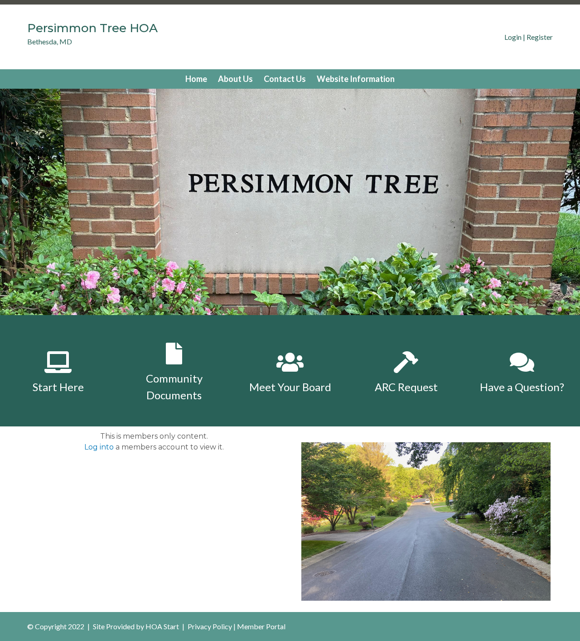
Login (513, 37)
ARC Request (406, 386)
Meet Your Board (290, 386)
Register (540, 37)
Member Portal (261, 626)
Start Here (58, 386)
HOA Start (162, 626)
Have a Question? (522, 386)
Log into (99, 447)
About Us (235, 79)
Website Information (356, 79)
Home (196, 79)
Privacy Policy (210, 626)
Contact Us (285, 79)
